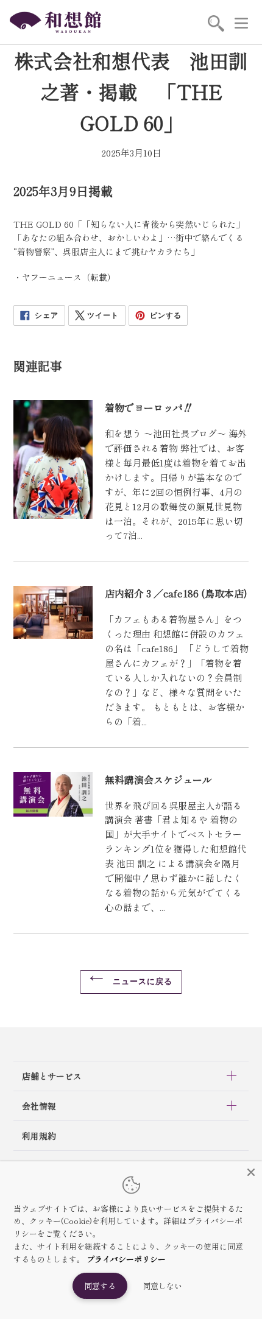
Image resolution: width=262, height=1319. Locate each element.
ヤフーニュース (52, 277)
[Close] (251, 1172)
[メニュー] (241, 22)
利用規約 (39, 1136)
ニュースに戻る (141, 981)
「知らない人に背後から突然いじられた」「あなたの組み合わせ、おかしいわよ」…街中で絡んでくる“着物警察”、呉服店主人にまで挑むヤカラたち (128, 238)
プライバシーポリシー (126, 1259)
